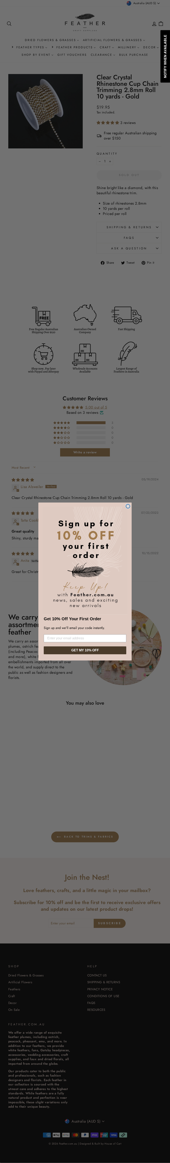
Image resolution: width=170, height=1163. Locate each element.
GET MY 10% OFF (85, 650)
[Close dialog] (128, 506)
